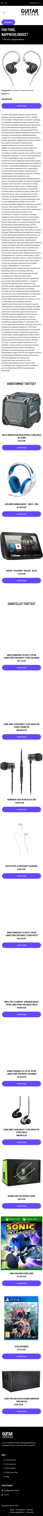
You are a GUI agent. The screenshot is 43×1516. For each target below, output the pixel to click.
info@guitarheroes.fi (35, 3)
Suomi (5, 3)
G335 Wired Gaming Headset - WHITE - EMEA (21, 504)
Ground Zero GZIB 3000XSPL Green (21, 1196)
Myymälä (8, 22)
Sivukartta (30, 1512)
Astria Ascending (21, 1346)
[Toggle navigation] (4, 12)
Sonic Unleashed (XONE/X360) (21, 1273)
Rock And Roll (10, 1468)
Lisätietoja (21, 106)
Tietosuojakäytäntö (17, 1512)
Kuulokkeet (15, 90)
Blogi (7, 1476)
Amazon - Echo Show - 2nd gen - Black (21, 570)
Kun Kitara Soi (10, 1464)
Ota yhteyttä (20, 1510)
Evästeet (29, 1510)
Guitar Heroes (10, 1460)
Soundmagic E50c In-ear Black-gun (21, 799)
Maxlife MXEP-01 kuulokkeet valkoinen (21, 866)
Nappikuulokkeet (27, 90)
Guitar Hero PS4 (11, 1472)
